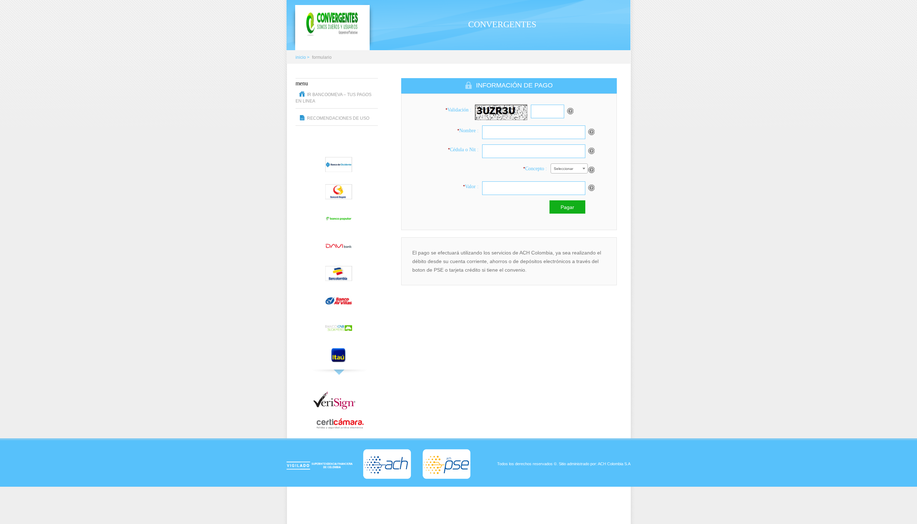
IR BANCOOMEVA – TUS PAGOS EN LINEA (333, 98)
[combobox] (569, 168)
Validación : (458, 110)
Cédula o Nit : (463, 149)
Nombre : (468, 130)
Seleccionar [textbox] (563, 169)
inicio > (302, 57)
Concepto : (535, 168)
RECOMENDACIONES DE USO (338, 118)
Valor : (471, 186)
